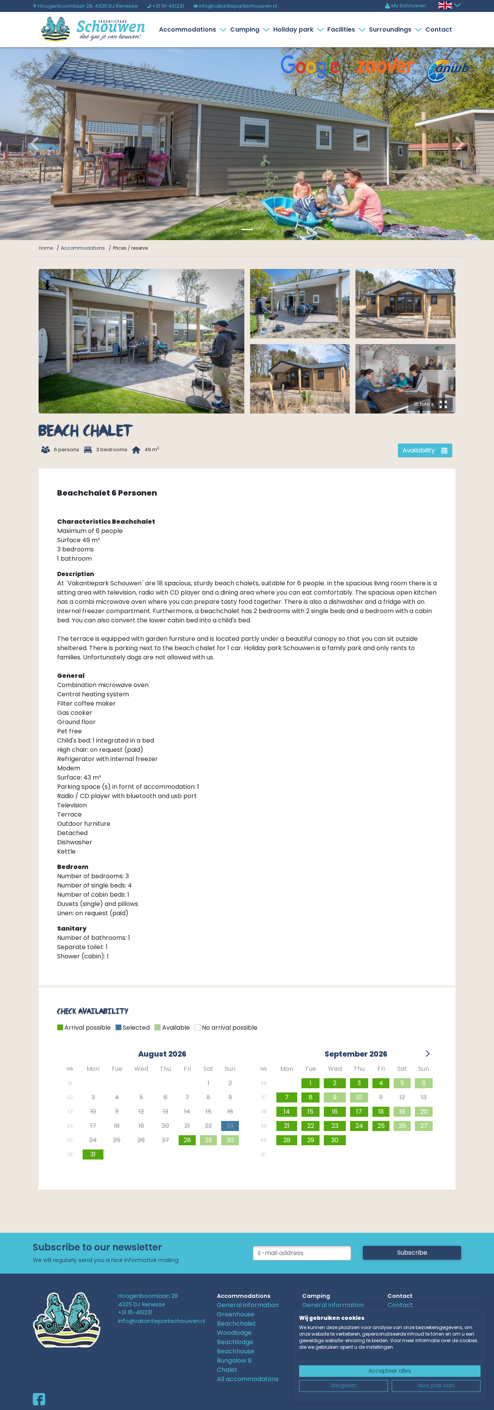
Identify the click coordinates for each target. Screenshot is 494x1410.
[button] (37, 143)
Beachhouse (235, 1351)
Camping (244, 29)
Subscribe (412, 1252)
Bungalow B (234, 1360)
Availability (425, 450)
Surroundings (390, 29)
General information (248, 1305)
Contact (438, 29)
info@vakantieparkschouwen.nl (235, 6)
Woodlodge (234, 1332)
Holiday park (293, 29)
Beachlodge (235, 1342)
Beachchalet (236, 1323)
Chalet (227, 1369)
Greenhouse (235, 1314)
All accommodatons (248, 1379)
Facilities (341, 29)
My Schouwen (405, 5)
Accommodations (187, 29)
